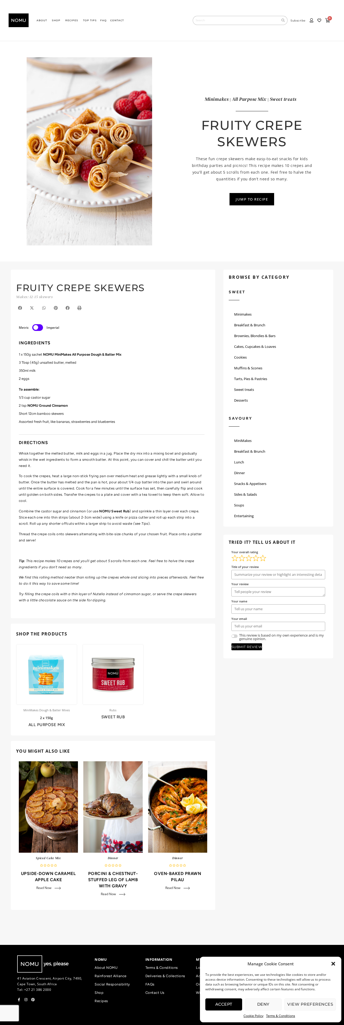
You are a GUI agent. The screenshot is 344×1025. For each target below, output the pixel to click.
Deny (263, 1004)
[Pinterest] (33, 999)
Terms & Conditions (280, 1016)
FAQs (150, 984)
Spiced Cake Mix (48, 858)
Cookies (240, 357)
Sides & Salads (245, 494)
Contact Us (154, 993)
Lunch (239, 462)
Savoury (240, 418)
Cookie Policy (253, 1016)
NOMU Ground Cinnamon (47, 405)
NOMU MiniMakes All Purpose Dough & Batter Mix (82, 354)
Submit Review (246, 647)
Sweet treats (244, 389)
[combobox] (236, 20)
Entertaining (244, 515)
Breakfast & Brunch (249, 325)
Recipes (101, 1001)
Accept (223, 1004)
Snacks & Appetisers (250, 483)
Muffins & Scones (248, 368)
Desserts (241, 400)
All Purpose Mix (46, 724)
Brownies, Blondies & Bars (254, 335)
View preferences (310, 1004)
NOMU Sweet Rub (114, 511)
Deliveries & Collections (165, 976)
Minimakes (243, 314)
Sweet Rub (113, 717)
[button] (333, 963)
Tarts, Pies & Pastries (250, 378)
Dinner (113, 858)
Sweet (237, 292)
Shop (99, 993)
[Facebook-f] (19, 999)
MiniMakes (243, 440)
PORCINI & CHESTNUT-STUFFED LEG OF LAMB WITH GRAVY (113, 879)
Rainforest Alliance (111, 976)
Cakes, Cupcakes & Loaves (255, 346)
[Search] (283, 20)
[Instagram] (26, 999)
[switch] (37, 327)
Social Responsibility (112, 984)
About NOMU (106, 968)
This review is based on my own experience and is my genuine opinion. (281, 637)
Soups (239, 505)
